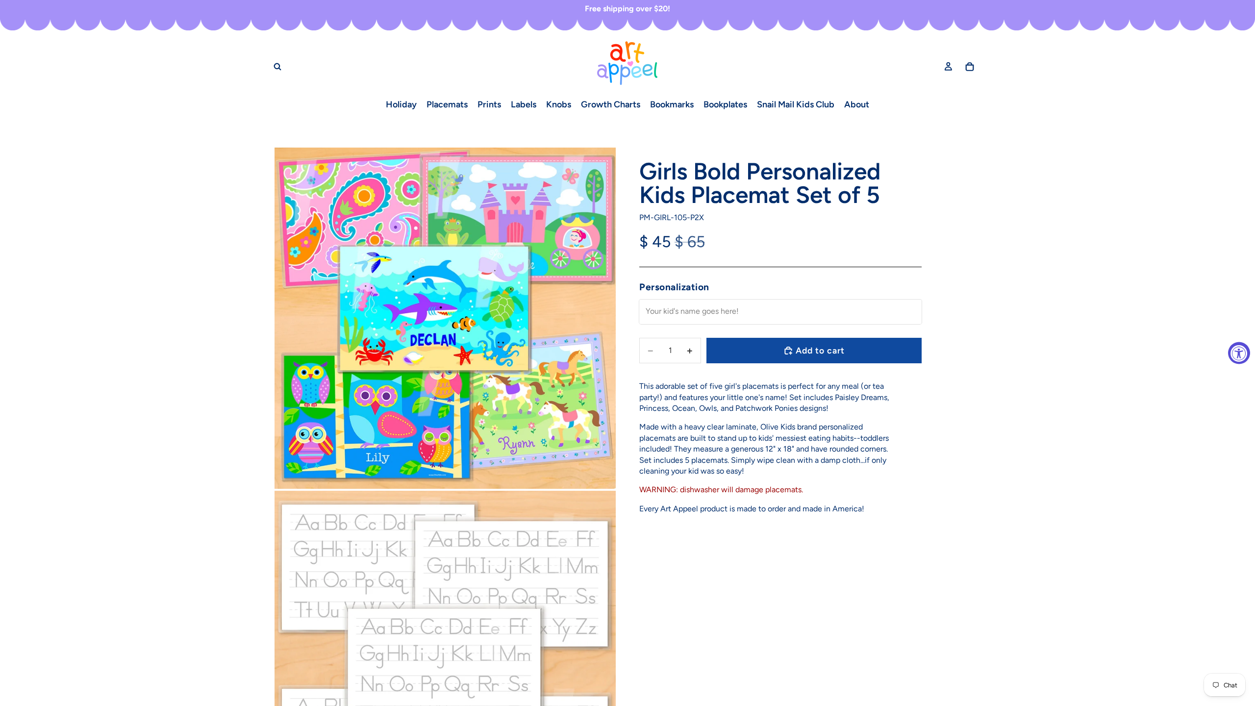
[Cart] (969, 66)
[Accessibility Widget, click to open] (1239, 353)
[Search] (277, 66)
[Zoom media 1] (445, 318)
